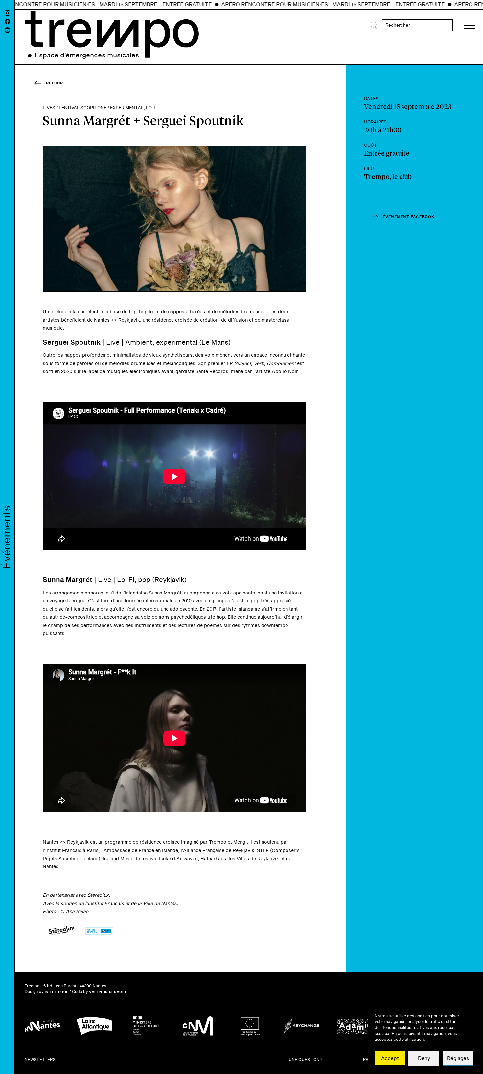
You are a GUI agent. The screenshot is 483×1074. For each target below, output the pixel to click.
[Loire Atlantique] (94, 1026)
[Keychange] (301, 1026)
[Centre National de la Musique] (198, 1026)
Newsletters (40, 1060)
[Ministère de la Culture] (146, 1026)
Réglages (458, 1058)
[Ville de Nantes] (42, 1026)
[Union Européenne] (249, 1026)
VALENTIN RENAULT (107, 992)
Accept (390, 1058)
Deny (424, 1058)
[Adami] (353, 1026)
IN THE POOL (56, 992)
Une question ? (306, 1060)
